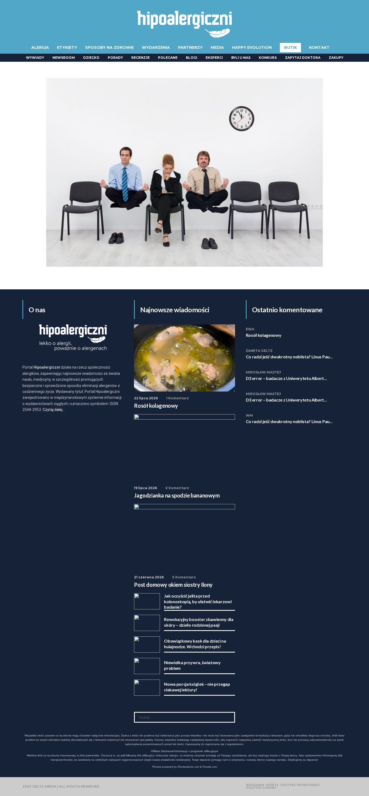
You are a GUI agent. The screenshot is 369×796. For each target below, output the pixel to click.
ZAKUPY (336, 58)
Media (217, 47)
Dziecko (91, 58)
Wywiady (35, 58)
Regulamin (255, 785)
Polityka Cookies (261, 788)
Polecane (167, 58)
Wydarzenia (156, 47)
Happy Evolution (252, 47)
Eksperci (214, 58)
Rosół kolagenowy (263, 335)
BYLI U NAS (240, 58)
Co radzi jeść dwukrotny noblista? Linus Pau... (289, 356)
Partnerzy (190, 47)
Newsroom (63, 58)
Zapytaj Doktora (302, 58)
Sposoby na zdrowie (109, 47)
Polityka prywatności (300, 785)
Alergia (40, 47)
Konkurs (268, 58)
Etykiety (67, 47)
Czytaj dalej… (54, 409)
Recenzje (140, 58)
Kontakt (319, 47)
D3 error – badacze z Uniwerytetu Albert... (286, 378)
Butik (290, 47)
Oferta (272, 785)
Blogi (191, 58)
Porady (115, 58)
